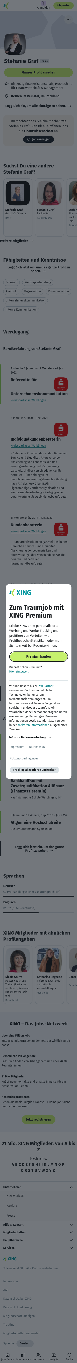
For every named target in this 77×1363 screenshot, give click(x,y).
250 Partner (45, 686)
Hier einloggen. (19, 671)
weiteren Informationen (33, 725)
